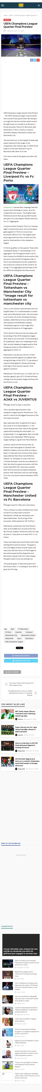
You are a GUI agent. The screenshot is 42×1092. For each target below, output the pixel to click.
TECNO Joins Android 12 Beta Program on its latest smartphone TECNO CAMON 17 (27, 1031)
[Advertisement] (21, 87)
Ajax (12, 629)
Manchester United (28, 635)
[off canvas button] (2, 5)
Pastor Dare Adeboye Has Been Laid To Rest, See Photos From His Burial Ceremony (27, 1076)
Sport (19, 638)
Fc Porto (8, 632)
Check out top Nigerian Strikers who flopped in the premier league (26, 1064)
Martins (20, 719)
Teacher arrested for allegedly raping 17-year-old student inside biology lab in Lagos (26, 998)
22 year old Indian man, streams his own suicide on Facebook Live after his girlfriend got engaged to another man (21, 951)
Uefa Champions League (14, 642)
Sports (7, 20)
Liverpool (29, 632)
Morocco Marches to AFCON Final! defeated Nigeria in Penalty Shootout (26, 745)
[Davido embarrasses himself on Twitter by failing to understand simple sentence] (7, 1011)
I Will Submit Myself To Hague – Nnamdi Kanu (26, 1020)
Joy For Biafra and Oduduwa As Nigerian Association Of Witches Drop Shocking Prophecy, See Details (26, 986)
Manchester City (11, 635)
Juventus (18, 632)
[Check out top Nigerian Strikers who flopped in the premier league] (7, 1065)
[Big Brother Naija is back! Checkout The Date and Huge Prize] (7, 975)
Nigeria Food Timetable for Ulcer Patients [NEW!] (27, 1042)
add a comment (13, 672)
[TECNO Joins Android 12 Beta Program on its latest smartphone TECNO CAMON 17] (7, 1032)
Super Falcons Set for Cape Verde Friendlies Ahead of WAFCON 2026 (26, 729)
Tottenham (29, 638)
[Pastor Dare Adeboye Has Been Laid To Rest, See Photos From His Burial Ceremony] (7, 1077)
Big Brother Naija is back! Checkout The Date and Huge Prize (26, 974)
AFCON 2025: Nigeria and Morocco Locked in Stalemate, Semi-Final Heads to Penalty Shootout (27, 762)
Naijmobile (9, 638)
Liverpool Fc (8, 207)
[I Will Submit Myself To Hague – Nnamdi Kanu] (7, 1022)
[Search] (39, 5)
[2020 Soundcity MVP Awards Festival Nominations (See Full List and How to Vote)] (7, 964)
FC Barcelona (23, 629)
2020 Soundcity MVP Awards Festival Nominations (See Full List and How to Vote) (27, 963)
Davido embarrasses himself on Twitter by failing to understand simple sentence (26, 1010)
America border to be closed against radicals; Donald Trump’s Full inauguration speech (26, 1053)
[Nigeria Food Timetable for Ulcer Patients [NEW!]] (7, 1044)
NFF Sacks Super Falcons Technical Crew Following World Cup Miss (25, 713)
